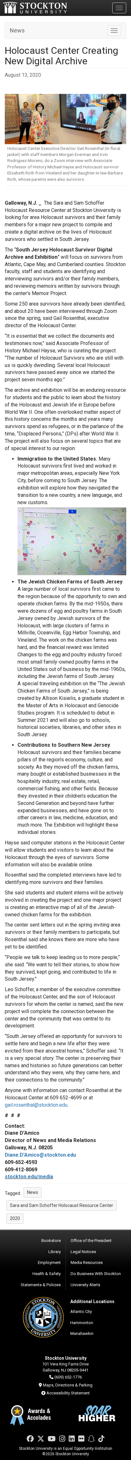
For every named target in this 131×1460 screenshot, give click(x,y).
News (17, 30)
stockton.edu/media (29, 1177)
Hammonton (81, 1322)
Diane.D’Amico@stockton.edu (40, 1155)
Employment (49, 1262)
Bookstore (51, 1240)
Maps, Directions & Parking (68, 1385)
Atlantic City (81, 1311)
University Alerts (85, 1284)
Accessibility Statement (68, 1393)
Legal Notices (83, 1251)
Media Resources (87, 1262)
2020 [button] (15, 1218)
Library (54, 1251)
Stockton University (35, 7)
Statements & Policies (41, 1284)
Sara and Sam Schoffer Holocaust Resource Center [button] (61, 1205)
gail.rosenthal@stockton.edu (36, 1105)
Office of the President (91, 1240)
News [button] (32, 1192)
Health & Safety (46, 1273)
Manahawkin (81, 1333)
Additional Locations (92, 1301)
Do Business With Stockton (96, 1273)
